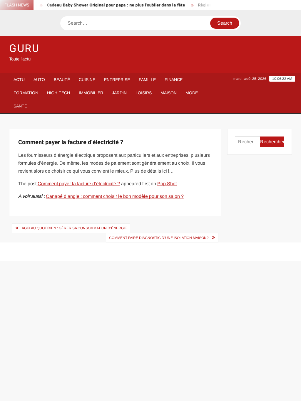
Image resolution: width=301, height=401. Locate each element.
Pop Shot (167, 183)
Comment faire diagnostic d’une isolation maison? (159, 238)
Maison (168, 92)
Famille (147, 79)
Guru (24, 48)
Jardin (119, 92)
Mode (191, 92)
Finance (174, 79)
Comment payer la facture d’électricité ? (79, 183)
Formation (26, 92)
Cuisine (87, 79)
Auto (39, 79)
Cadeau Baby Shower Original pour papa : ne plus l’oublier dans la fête (113, 5)
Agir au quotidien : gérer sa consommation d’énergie (74, 228)
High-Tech (58, 92)
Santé (20, 106)
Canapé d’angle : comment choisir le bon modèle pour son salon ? (115, 196)
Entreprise (117, 79)
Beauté (62, 79)
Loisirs (144, 92)
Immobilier (91, 92)
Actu (19, 79)
